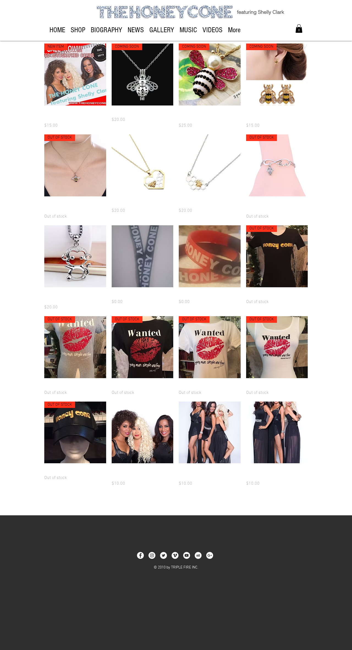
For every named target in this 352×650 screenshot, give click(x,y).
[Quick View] (143, 165)
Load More (176, 502)
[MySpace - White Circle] (198, 555)
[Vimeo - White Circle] (175, 555)
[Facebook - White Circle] (140, 555)
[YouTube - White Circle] (186, 555)
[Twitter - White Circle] (163, 555)
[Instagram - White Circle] (151, 555)
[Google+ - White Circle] (209, 555)
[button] (298, 28)
